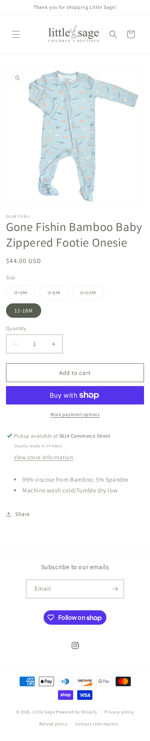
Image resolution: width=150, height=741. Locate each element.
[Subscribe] (115, 589)
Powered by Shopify (76, 712)
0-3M (25, 294)
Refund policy (53, 724)
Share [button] (22, 514)
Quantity (16, 328)
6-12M (92, 294)
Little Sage (43, 712)
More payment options (75, 414)
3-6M (58, 294)
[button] (16, 34)
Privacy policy (119, 712)
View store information (43, 457)
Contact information (96, 724)
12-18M (23, 310)
